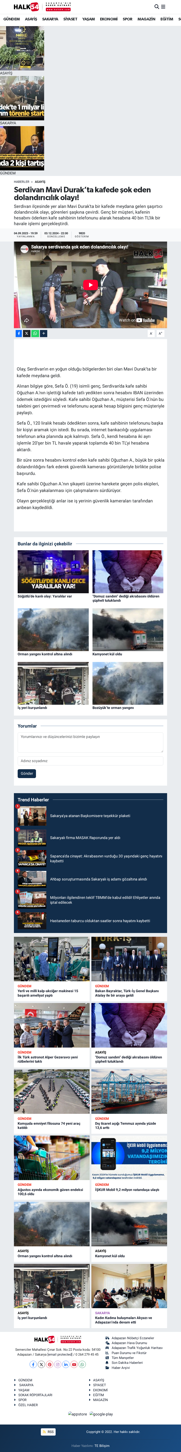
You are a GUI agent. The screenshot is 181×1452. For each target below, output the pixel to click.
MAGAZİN (146, 19)
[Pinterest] (49, 1364)
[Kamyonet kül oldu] (128, 629)
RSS (50, 1432)
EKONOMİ (109, 19)
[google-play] (101, 1414)
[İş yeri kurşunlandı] (53, 683)
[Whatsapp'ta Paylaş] (35, 333)
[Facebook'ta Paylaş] (19, 333)
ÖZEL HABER (28, 1405)
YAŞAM (88, 19)
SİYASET (70, 19)
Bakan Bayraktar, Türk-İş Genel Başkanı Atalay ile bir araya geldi (127, 993)
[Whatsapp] (82, 1364)
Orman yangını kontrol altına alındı (45, 654)
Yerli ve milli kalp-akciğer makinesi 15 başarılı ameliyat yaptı (48, 993)
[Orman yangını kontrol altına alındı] (53, 629)
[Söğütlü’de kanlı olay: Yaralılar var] (53, 571)
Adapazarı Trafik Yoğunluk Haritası (137, 1348)
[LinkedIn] (66, 1364)
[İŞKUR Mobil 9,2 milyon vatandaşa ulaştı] (129, 1158)
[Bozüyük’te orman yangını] (128, 683)
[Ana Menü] (163, 6)
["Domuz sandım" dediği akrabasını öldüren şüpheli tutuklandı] (128, 571)
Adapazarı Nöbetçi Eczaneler (133, 1338)
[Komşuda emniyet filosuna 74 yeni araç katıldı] (52, 1091)
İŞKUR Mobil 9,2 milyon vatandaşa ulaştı (127, 1190)
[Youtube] (74, 1364)
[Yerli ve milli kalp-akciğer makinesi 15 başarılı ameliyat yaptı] (52, 959)
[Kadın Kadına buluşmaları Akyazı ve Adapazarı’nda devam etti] (129, 1286)
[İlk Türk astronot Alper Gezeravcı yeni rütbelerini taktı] (52, 1025)
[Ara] (157, 6)
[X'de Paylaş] (26, 333)
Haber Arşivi (121, 1368)
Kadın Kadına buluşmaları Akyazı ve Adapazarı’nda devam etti (123, 1320)
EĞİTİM (166, 19)
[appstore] (78, 1414)
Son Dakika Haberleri (127, 1363)
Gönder (27, 773)
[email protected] (59, 1354)
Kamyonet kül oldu (107, 654)
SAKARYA (50, 19)
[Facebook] (33, 1364)
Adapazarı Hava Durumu (129, 1343)
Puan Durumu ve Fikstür (129, 1353)
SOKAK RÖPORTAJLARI (35, 1395)
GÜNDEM (11, 19)
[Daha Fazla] (43, 333)
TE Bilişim (101, 1446)
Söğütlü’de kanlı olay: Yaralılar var (45, 596)
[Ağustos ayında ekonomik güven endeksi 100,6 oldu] (52, 1158)
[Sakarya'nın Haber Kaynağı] (42, 7)
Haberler (21, 181)
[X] (41, 1364)
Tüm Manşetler (123, 1358)
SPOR (127, 19)
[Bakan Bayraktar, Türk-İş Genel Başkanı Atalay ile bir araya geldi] (129, 959)
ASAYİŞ (31, 19)
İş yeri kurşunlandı (32, 708)
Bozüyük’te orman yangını (113, 708)
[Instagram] (57, 1364)
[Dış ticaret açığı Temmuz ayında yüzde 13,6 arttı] (129, 1091)
